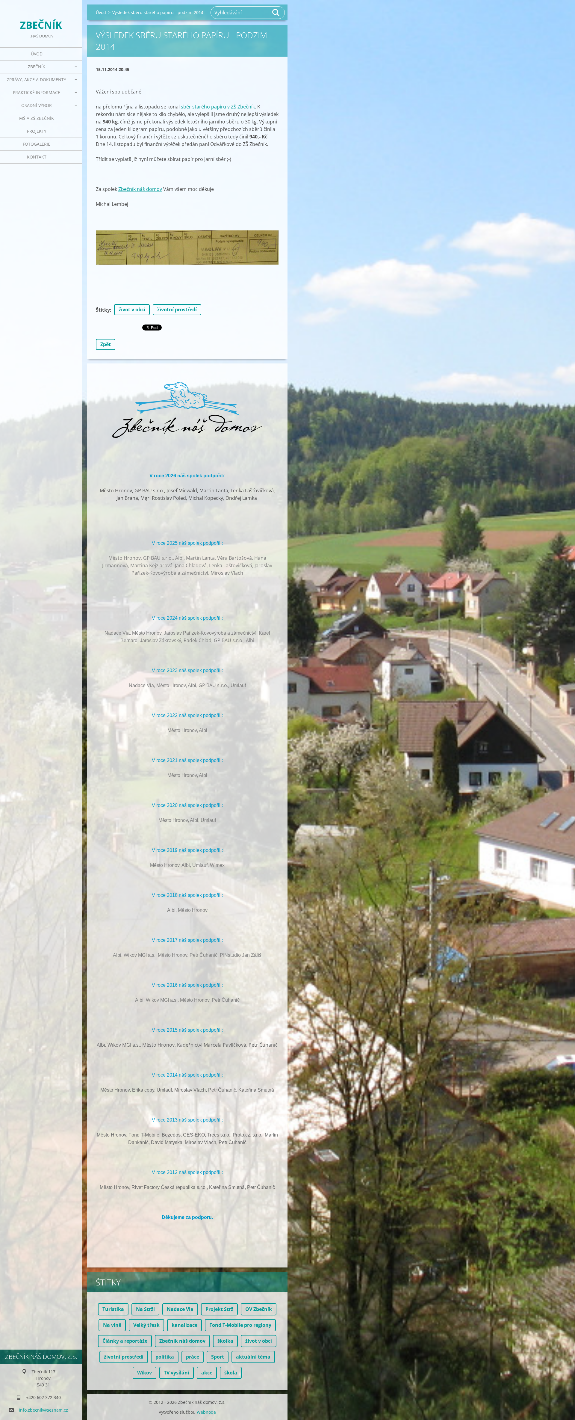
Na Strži (145, 1309)
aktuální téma (253, 1356)
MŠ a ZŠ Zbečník (36, 118)
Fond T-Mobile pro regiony (240, 1325)
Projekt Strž (219, 1309)
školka (225, 1341)
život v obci (132, 309)
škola (230, 1372)
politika (164, 1356)
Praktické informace (36, 92)
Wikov (144, 1372)
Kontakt (36, 157)
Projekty (36, 131)
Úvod (37, 54)
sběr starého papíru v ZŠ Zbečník (218, 106)
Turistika (113, 1309)
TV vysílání (176, 1372)
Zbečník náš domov (140, 189)
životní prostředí (177, 309)
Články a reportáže (124, 1341)
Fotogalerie (36, 144)
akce (206, 1372)
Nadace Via (180, 1309)
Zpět (105, 344)
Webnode (206, 1412)
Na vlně (112, 1325)
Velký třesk (146, 1325)
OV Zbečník (258, 1309)
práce (192, 1356)
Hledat (276, 12)
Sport (217, 1356)
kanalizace (184, 1325)
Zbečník (36, 67)
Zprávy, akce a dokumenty (36, 79)
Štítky (103, 310)
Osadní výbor (36, 105)
